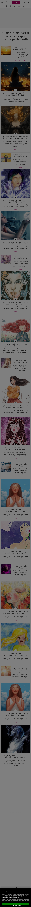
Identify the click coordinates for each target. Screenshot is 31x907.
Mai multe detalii (27, 892)
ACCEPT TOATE (15, 903)
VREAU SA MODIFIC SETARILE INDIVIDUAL (15, 905)
